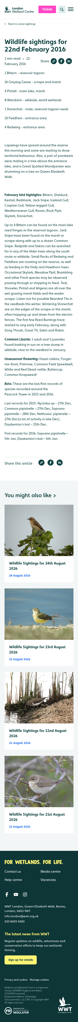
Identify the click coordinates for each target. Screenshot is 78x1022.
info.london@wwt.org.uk (21, 916)
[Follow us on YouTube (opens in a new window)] (16, 894)
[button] (54, 61)
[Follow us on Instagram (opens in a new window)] (25, 894)
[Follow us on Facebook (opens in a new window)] (7, 894)
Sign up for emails (20, 960)
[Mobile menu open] (70, 10)
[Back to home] (64, 993)
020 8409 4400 (15, 921)
